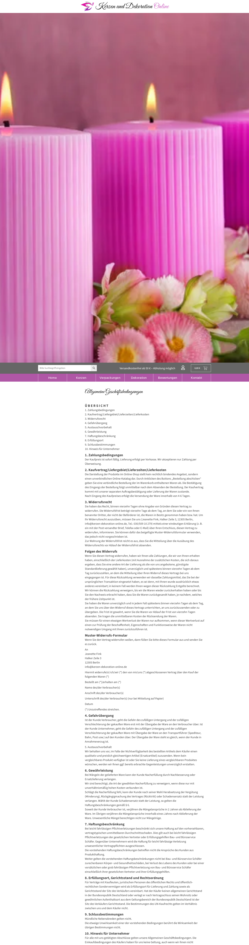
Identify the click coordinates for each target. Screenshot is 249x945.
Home (52, 377)
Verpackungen (110, 377)
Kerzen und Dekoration (132, 6)
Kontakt (196, 377)
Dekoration (139, 377)
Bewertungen (167, 377)
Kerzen (81, 377)
